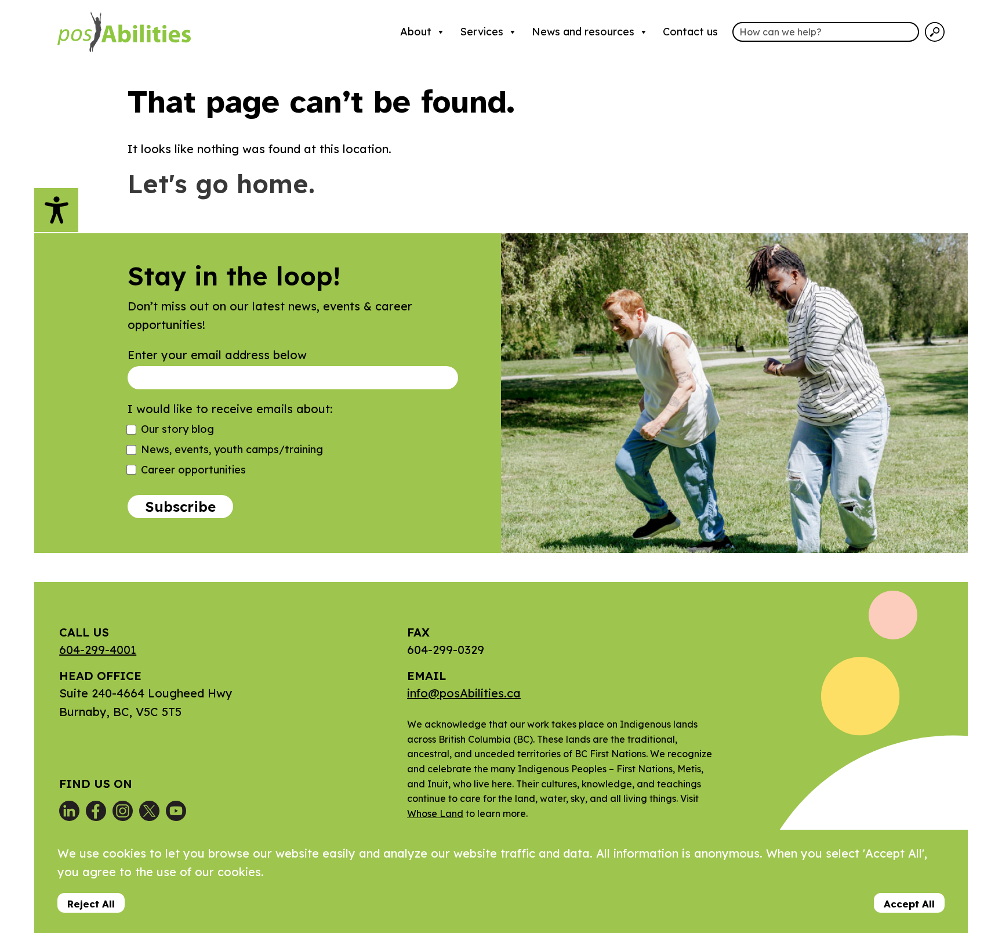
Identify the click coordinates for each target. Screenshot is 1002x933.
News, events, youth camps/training (232, 449)
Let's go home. (221, 184)
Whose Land (435, 813)
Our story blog (177, 429)
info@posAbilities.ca (464, 693)
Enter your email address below (217, 355)
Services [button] (481, 31)
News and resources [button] (583, 31)
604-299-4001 (97, 649)
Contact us (690, 31)
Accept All (909, 904)
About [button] (415, 31)
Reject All (91, 904)
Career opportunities (193, 469)
